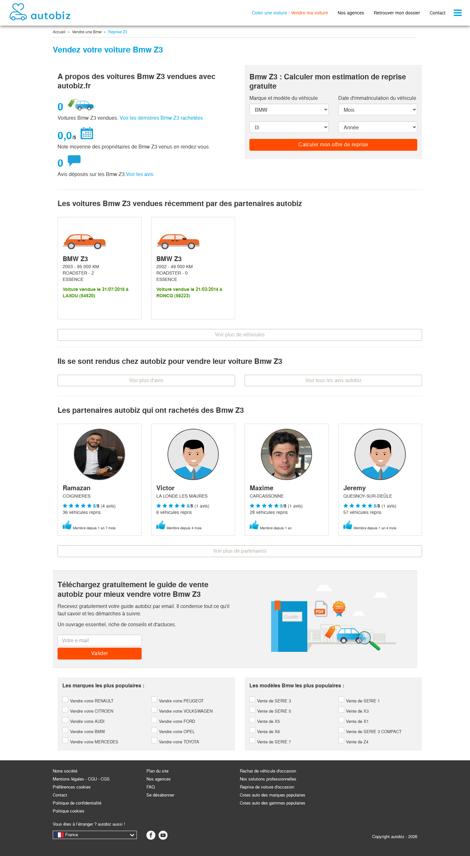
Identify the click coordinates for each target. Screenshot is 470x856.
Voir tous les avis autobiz (333, 380)
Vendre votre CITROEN (91, 711)
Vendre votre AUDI (87, 721)
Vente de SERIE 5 (273, 711)
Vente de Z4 (356, 742)
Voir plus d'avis (146, 380)
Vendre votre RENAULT (91, 701)
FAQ (150, 787)
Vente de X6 (268, 731)
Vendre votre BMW (87, 731)
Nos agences (351, 12)
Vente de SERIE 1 (362, 701)
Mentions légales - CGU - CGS (81, 779)
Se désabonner (160, 795)
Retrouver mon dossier (397, 12)
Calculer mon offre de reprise (333, 144)
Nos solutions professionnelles (268, 779)
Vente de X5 (268, 721)
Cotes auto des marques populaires (272, 795)
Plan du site (157, 771)
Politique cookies (68, 811)
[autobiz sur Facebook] (150, 835)
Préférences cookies (72, 787)
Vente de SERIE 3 (273, 701)
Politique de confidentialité (77, 803)
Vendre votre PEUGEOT (181, 701)
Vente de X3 (357, 711)
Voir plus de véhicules (240, 335)
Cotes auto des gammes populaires (272, 803)
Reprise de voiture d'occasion (267, 787)
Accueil (59, 32)
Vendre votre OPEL (176, 731)
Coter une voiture (269, 12)
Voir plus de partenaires (240, 551)
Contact (437, 12)
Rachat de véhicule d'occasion (268, 771)
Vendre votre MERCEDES (93, 742)
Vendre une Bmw (87, 32)
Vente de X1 (357, 721)
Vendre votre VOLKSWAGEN (185, 711)
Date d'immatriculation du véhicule (377, 98)
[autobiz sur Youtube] (163, 835)
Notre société (65, 771)
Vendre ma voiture (309, 12)
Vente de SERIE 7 (273, 742)
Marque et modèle (283, 98)
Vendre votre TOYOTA (178, 742)
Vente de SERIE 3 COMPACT (373, 731)
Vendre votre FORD (176, 721)
